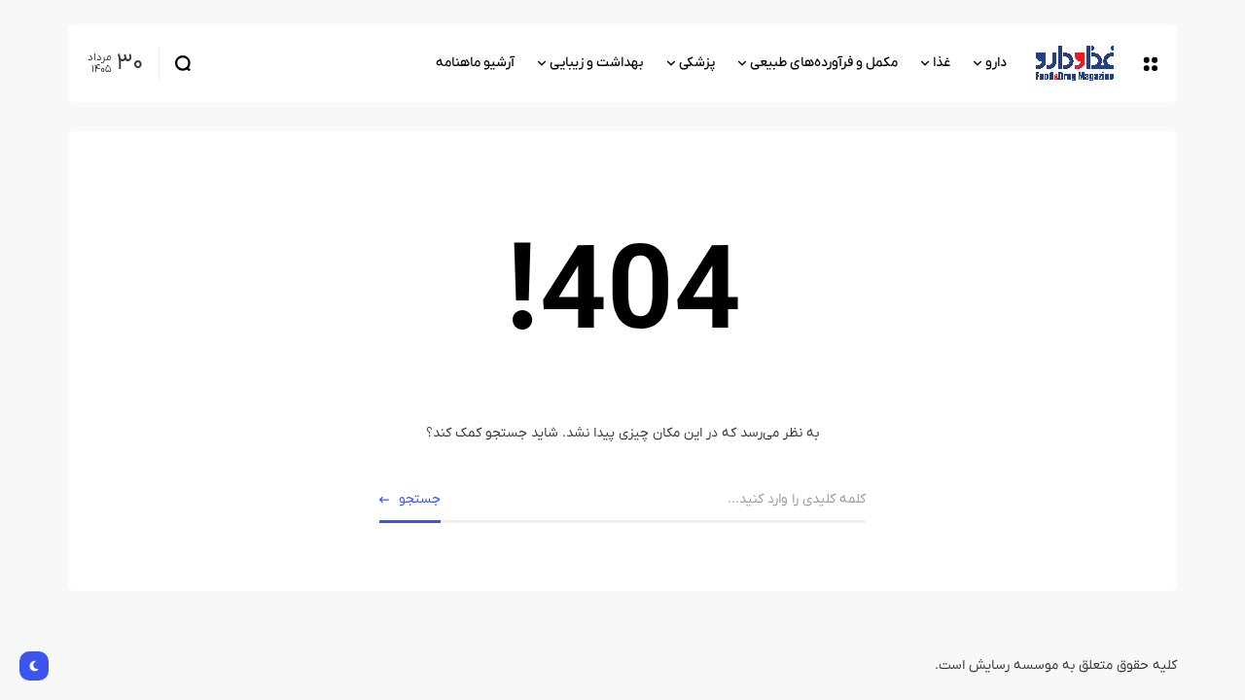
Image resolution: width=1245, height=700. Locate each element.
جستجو (420, 499)
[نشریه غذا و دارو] (1075, 63)
